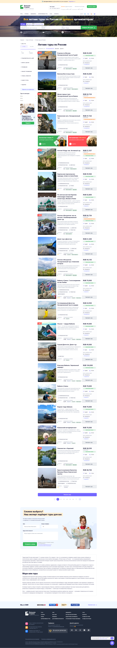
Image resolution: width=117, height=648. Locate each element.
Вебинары (54, 616)
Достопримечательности (58, 618)
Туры (21, 13)
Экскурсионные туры (63, 64)
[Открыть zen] (84, 630)
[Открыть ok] (80, 630)
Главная (22, 40)
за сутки (31, 46)
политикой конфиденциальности (44, 544)
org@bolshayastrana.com (58, 626)
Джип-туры (73, 164)
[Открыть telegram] (72, 630)
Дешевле (57, 48)
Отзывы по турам (86, 616)
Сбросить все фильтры (28, 89)
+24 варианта (86, 164)
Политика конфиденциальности (48, 639)
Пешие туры (73, 229)
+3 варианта (86, 83)
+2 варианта (86, 335)
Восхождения (62, 294)
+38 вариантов (86, 314)
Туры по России (29, 40)
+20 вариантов (86, 229)
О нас (51, 13)
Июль (21, 98)
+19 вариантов (86, 460)
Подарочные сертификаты (71, 616)
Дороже (62, 48)
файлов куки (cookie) (103, 638)
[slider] (20, 49)
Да (50, 8)
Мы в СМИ (54, 614)
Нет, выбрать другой (56, 8)
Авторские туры (39, 24)
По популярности (50, 48)
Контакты (56, 13)
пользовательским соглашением (44, 545)
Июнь (21, 96)
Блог (53, 612)
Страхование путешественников (73, 618)
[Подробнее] (36, 628)
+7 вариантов (86, 376)
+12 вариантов (86, 106)
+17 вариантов (86, 64)
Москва (63, 6)
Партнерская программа (71, 614)
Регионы (26, 13)
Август (21, 100)
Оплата (42, 616)
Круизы (30, 24)
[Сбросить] (79, 27)
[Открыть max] (88, 630)
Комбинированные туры (64, 162)
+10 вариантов (86, 185)
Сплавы (72, 185)
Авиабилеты (33, 13)
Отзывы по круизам (86, 618)
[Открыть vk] (76, 630)
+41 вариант (86, 250)
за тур (24, 46)
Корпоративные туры (43, 13)
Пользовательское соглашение (32, 639)
